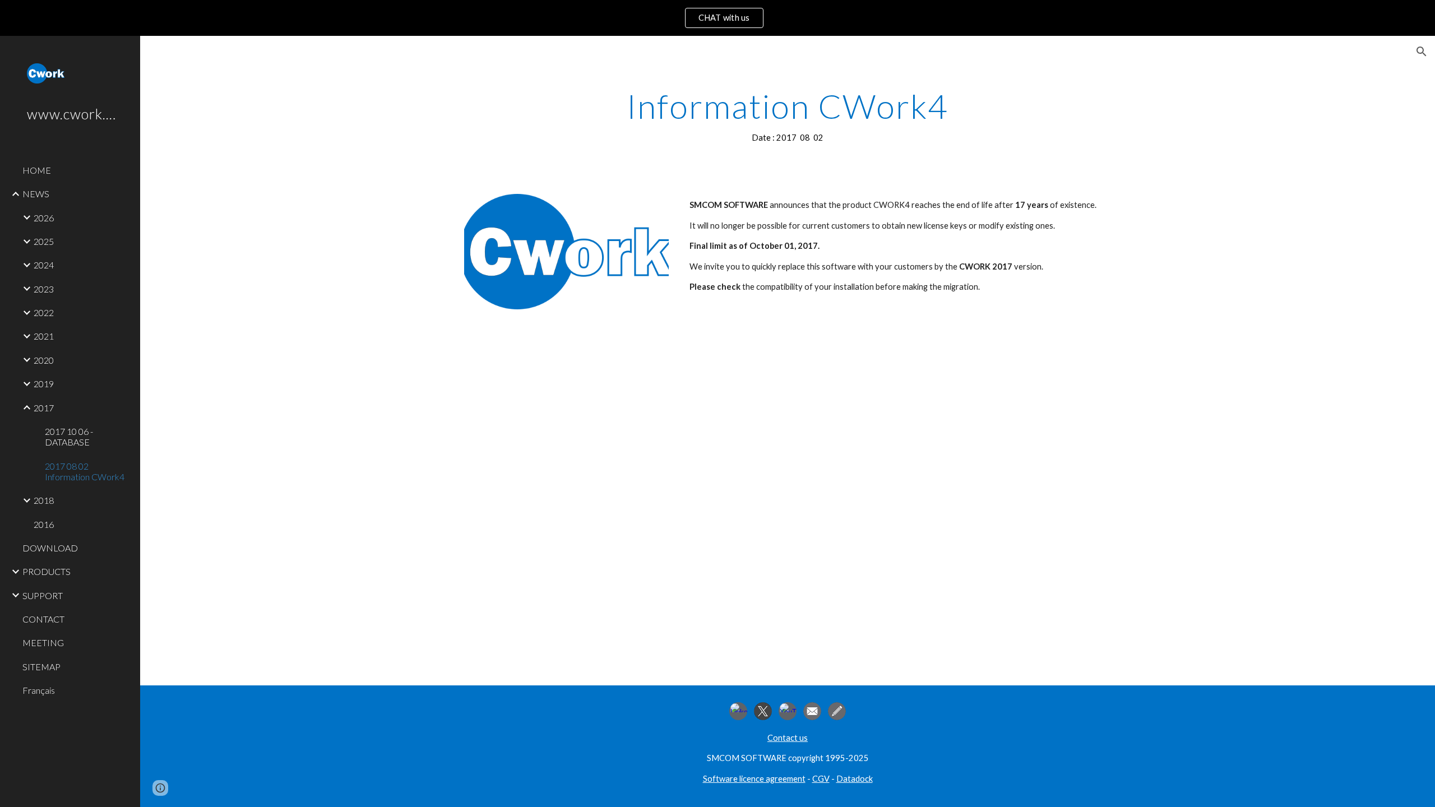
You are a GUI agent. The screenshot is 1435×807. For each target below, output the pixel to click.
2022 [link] (44, 312)
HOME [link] (36, 170)
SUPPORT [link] (42, 595)
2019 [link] (44, 383)
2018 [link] (44, 500)
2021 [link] (44, 336)
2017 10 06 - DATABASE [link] (69, 436)
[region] (717, 18)
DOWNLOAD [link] (50, 547)
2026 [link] (44, 217)
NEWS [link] (35, 193)
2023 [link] (44, 289)
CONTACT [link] (43, 619)
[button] (1421, 51)
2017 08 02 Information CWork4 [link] (84, 471)
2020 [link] (44, 360)
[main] (788, 116)
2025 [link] (44, 241)
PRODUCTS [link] (46, 571)
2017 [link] (44, 407)
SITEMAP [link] (41, 666)
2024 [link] (44, 264)
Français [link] (38, 690)
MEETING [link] (43, 642)
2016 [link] (44, 524)
